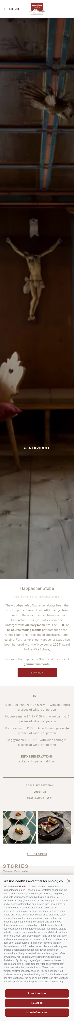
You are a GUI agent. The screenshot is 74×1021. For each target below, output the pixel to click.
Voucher (40, 791)
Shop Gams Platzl (40, 798)
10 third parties (27, 886)
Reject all (37, 1002)
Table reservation (40, 785)
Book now (37, 672)
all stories (37, 854)
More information (37, 1012)
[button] (68, 881)
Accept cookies (37, 993)
